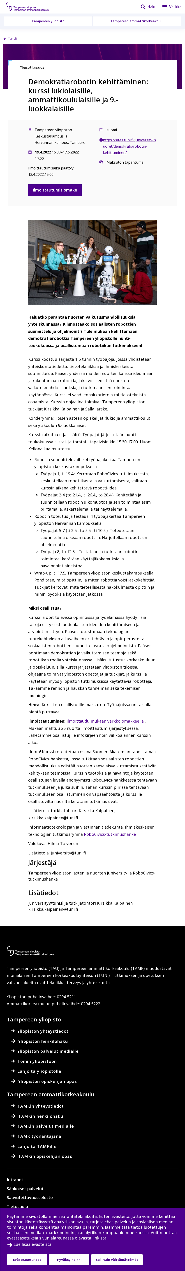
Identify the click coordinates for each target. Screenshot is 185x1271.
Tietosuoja (17, 1206)
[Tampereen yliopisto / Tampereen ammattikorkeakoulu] (31, 6)
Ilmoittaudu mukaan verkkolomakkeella (105, 721)
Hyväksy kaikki (69, 1259)
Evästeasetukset (27, 1259)
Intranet (15, 1179)
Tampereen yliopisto (48, 21)
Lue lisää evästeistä (32, 1244)
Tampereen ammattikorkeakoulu (137, 21)
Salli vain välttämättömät (117, 1259)
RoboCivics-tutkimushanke (110, 834)
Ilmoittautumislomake (55, 190)
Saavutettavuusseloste (30, 1197)
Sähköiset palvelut (25, 1188)
